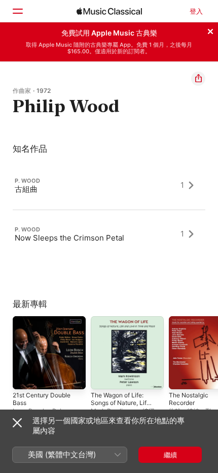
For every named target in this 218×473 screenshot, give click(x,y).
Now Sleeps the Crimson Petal (69, 237)
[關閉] (210, 30)
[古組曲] (109, 185)
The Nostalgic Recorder (188, 399)
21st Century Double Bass (41, 399)
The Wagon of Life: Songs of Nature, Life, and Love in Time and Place (121, 406)
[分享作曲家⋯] (198, 79)
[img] (109, 11)
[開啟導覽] (17, 11)
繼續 (170, 455)
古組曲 (26, 188)
